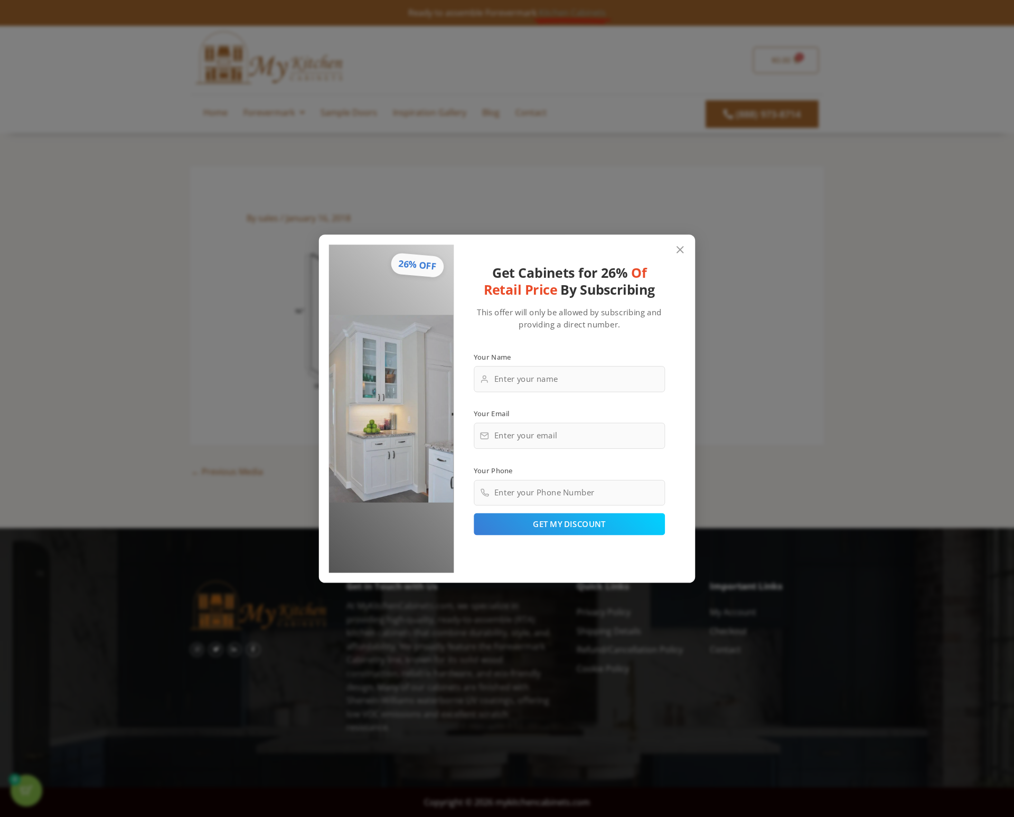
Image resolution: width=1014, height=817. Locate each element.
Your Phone (493, 470)
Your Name (492, 356)
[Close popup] (680, 249)
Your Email (492, 413)
